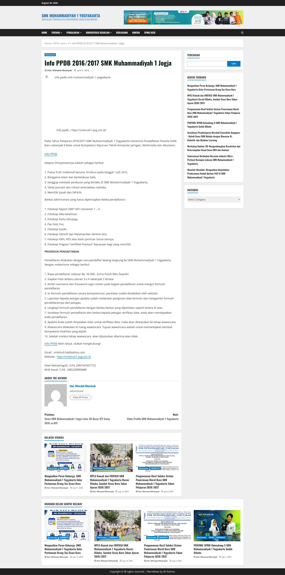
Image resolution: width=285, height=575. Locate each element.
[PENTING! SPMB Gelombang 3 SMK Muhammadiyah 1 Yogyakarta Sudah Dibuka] (217, 525)
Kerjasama (122, 32)
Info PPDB (51, 154)
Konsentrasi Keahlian (98, 32)
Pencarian (193, 55)
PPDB (211, 537)
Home (44, 32)
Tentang (56, 32)
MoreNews (153, 571)
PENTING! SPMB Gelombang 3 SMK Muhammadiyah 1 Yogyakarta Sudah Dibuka (213, 549)
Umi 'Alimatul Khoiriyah (59, 70)
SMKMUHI (64, 468)
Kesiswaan (50, 54)
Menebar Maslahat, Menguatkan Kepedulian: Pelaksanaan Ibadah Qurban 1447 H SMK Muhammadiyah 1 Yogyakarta (208, 173)
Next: (152, 417)
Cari (234, 63)
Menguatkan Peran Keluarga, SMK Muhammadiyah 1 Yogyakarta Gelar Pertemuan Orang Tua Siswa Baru (63, 479)
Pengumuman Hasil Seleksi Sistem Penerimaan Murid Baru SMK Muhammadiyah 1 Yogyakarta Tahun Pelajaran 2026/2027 (155, 481)
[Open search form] (242, 33)
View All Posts (80, 397)
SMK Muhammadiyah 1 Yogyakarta (71, 15)
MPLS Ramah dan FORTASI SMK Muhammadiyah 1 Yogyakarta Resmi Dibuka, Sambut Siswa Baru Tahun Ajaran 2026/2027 (109, 481)
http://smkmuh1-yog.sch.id (74, 356)
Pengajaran (72, 32)
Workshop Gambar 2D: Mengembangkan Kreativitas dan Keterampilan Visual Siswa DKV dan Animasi (213, 148)
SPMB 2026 (149, 32)
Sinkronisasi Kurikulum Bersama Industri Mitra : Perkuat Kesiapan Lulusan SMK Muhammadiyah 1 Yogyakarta (210, 160)
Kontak (136, 32)
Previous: (77, 419)
